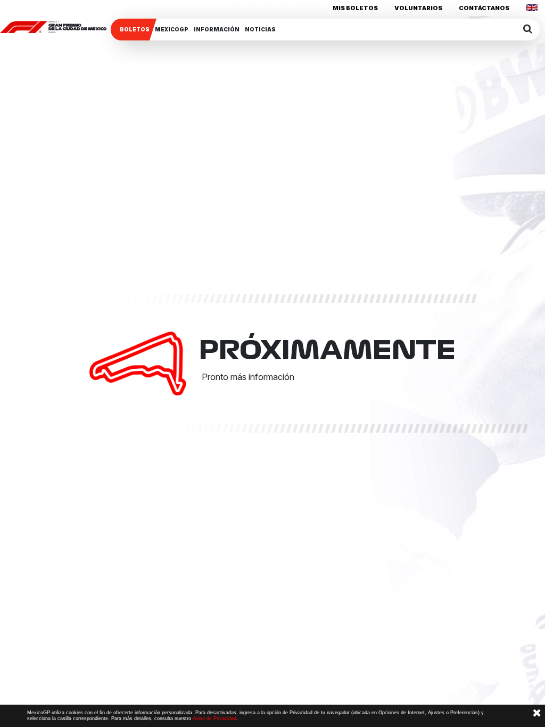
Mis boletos (355, 8)
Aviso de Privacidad (214, 718)
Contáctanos (484, 8)
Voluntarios (418, 8)
